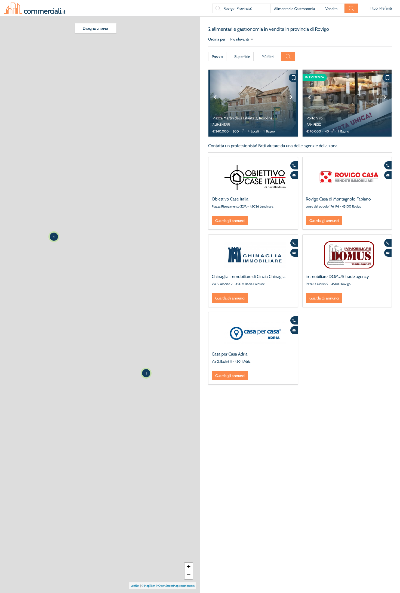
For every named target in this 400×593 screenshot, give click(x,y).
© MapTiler (148, 586)
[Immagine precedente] (215, 103)
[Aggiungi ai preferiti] (293, 78)
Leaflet (135, 586)
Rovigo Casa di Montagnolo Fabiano (338, 199)
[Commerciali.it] (35, 8)
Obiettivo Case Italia (230, 199)
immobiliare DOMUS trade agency (337, 276)
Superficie (242, 56)
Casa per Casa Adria (229, 354)
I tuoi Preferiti (381, 8)
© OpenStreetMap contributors (175, 586)
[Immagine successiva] (291, 103)
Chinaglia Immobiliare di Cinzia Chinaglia (248, 276)
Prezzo (217, 56)
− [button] (188, 575)
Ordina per (216, 39)
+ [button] (188, 566)
